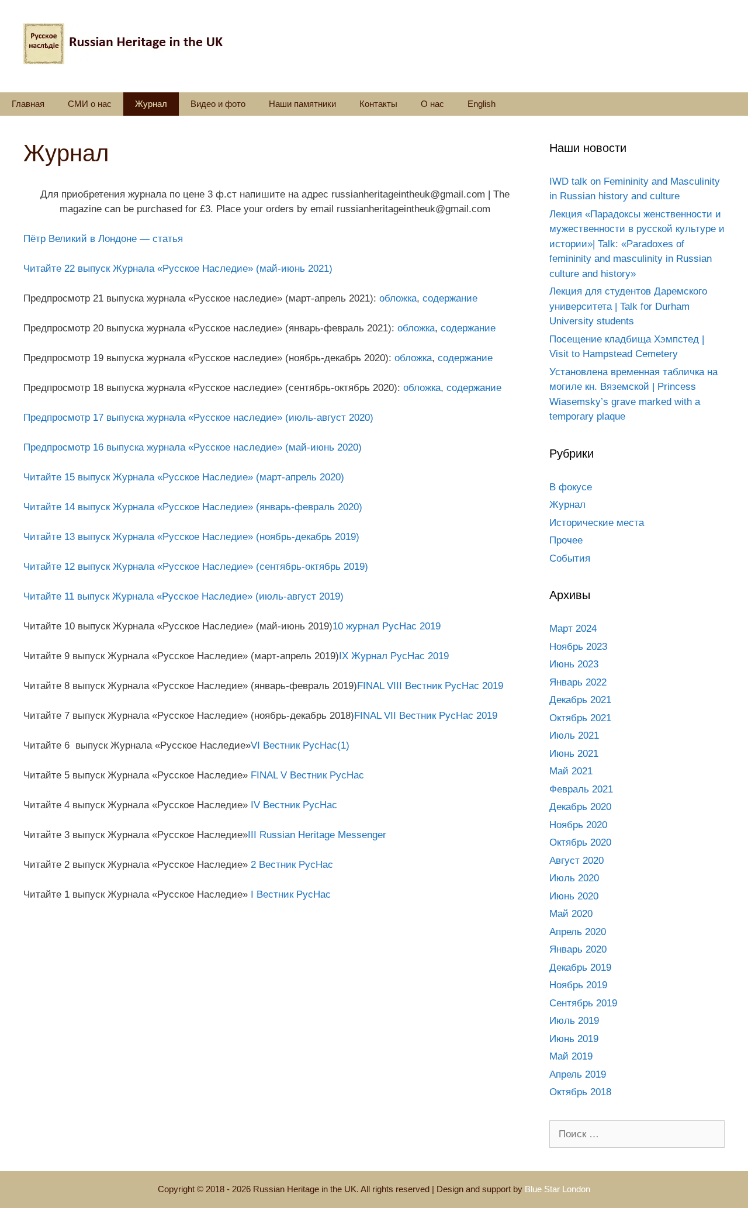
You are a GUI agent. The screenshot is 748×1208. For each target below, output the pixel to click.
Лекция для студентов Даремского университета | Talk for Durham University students (628, 306)
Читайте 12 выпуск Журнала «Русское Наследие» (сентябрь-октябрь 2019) (195, 566)
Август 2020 (576, 860)
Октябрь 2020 (580, 842)
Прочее (566, 540)
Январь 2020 (578, 949)
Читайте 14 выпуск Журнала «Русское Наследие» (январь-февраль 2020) (192, 507)
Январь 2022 (578, 682)
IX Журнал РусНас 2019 (394, 656)
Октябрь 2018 (580, 1092)
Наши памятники (302, 104)
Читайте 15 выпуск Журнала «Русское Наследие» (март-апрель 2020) (183, 477)
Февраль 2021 (581, 789)
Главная (28, 104)
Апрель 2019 (577, 1074)
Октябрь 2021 (580, 718)
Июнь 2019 (573, 1038)
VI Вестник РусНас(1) (300, 745)
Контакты (378, 104)
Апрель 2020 (577, 931)
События (569, 558)
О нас (432, 104)
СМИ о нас (90, 104)
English (482, 104)
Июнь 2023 (573, 664)
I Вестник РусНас (291, 894)
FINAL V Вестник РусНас (307, 775)
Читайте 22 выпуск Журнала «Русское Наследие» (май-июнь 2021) (178, 268)
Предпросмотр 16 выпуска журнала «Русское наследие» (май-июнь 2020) (192, 447)
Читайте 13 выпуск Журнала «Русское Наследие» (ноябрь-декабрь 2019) (191, 536)
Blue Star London (557, 1189)
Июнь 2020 (573, 896)
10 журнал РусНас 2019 (387, 626)
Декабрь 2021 (580, 699)
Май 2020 (571, 913)
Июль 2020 (574, 878)
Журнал (151, 104)
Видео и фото (218, 104)
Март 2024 (573, 628)
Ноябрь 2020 (578, 824)
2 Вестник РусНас (292, 864)
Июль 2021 (574, 735)
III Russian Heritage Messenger (317, 834)
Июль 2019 (574, 1020)
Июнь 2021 (573, 753)
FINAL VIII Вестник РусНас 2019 (430, 685)
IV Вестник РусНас (294, 805)
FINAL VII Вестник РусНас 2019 (425, 715)
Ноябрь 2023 (578, 646)
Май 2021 (571, 771)
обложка (398, 298)
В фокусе (570, 487)
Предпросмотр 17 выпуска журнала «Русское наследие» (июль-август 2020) (198, 417)
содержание (450, 298)
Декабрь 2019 (580, 967)
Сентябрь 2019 (583, 1003)
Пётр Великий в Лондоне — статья (103, 238)
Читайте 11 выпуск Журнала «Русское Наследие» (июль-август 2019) (183, 596)
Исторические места (596, 522)
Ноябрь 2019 (578, 985)
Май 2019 (571, 1056)
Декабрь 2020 (580, 806)
